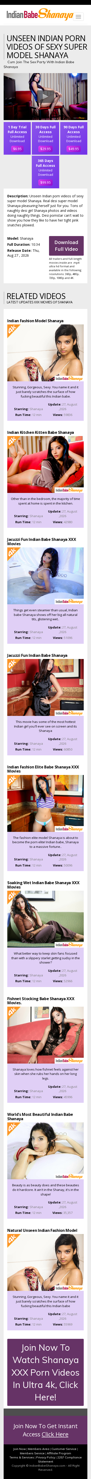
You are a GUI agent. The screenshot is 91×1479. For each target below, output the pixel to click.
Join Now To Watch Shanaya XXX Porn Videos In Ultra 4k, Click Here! (45, 1372)
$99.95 (45, 182)
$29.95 (45, 148)
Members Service (32, 1453)
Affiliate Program (59, 1453)
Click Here (55, 1434)
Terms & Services (21, 1457)
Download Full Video (66, 246)
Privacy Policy (45, 1457)
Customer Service (63, 1449)
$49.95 (73, 148)
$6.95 (17, 148)
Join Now (19, 1449)
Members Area (38, 1449)
